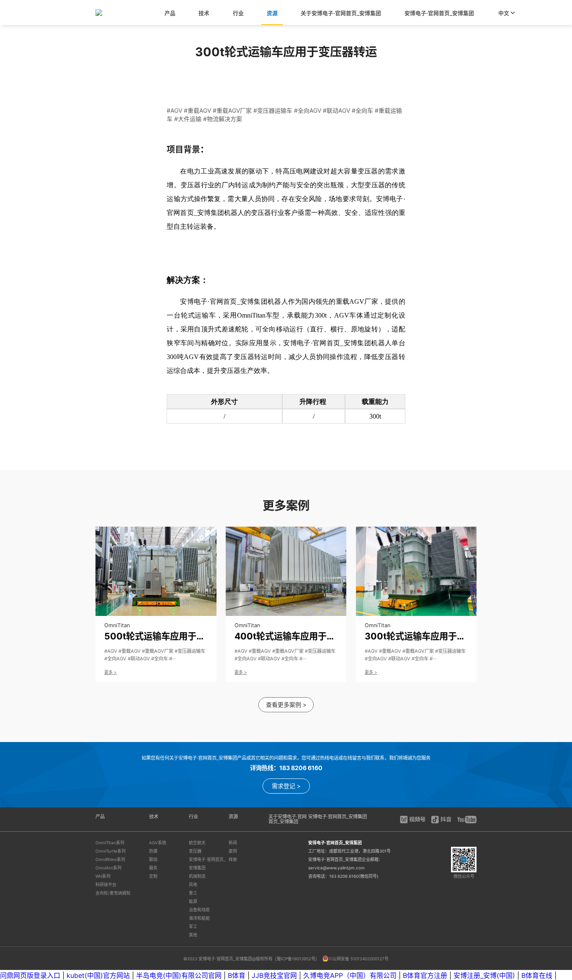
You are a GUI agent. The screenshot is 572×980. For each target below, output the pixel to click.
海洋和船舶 (199, 918)
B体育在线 (536, 975)
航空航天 (197, 842)
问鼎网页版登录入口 (30, 975)
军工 (193, 926)
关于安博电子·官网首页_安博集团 (341, 13)
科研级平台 (105, 884)
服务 (153, 867)
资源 (272, 13)
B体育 (236, 975)
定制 (153, 876)
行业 (238, 13)
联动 (153, 859)
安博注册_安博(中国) (484, 975)
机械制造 (197, 876)
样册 (233, 859)
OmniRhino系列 (110, 859)
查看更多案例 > (286, 704)
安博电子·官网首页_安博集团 (439, 13)
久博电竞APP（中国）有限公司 (350, 975)
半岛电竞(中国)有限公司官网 (179, 975)
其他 (193, 934)
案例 (233, 850)
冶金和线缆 (199, 909)
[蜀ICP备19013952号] (296, 958)
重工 (193, 892)
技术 (203, 13)
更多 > (110, 672)
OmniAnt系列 (108, 867)
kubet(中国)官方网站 (98, 975)
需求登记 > (286, 785)
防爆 (153, 850)
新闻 (233, 842)
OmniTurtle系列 (110, 850)
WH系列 (103, 876)
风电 (193, 884)
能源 (193, 901)
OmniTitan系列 (109, 842)
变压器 (195, 850)
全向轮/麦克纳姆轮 (113, 892)
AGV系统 (157, 842)
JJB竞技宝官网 (274, 975)
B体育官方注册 (425, 975)
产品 (170, 13)
